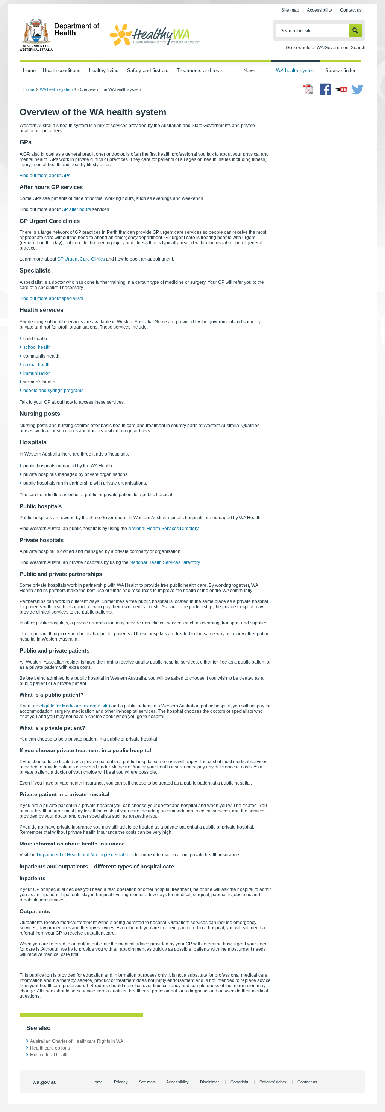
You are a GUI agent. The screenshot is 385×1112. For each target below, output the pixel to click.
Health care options (50, 1048)
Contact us (351, 10)
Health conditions (61, 70)
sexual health (37, 364)
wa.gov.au (45, 1082)
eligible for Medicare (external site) (74, 706)
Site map (290, 10)
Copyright (239, 1082)
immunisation (37, 373)
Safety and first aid (147, 70)
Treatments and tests (200, 70)
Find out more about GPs (45, 175)
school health (37, 347)
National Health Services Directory (163, 528)
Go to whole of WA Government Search (325, 47)
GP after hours (76, 209)
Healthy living (103, 70)
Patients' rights (272, 1082)
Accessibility (319, 10)
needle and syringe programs (53, 390)
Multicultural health (49, 1054)
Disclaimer (209, 1082)
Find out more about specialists (51, 298)
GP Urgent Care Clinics (81, 259)
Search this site (296, 30)
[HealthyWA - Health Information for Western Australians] (154, 46)
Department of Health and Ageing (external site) (85, 854)
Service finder (340, 70)
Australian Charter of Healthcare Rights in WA (76, 1041)
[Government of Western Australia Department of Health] (60, 49)
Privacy (121, 1082)
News (249, 70)
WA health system (296, 70)
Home (29, 70)
